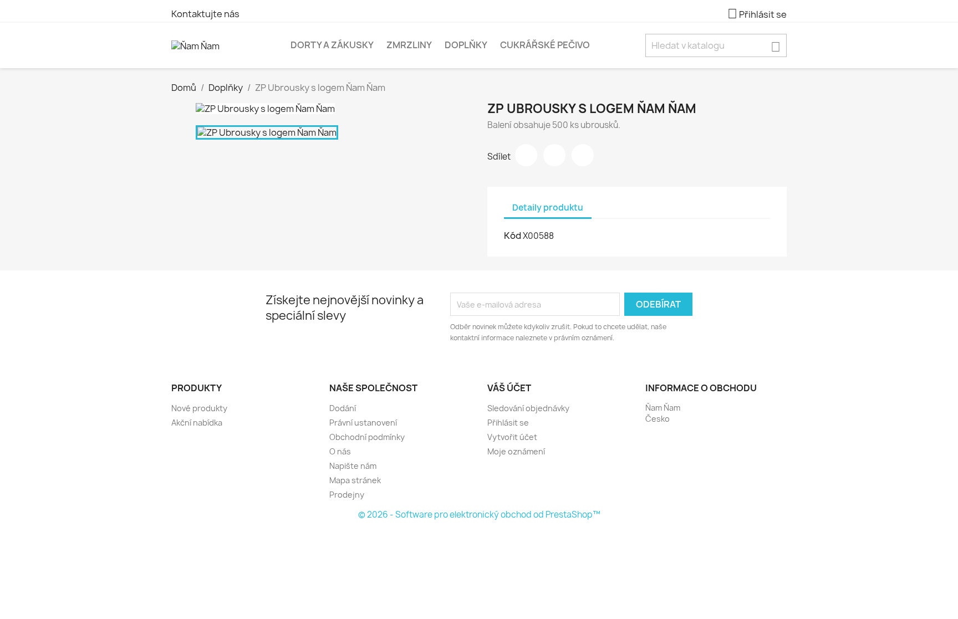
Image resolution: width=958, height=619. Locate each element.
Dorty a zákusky (332, 45)
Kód (512, 235)
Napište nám (352, 466)
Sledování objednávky (528, 408)
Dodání (342, 408)
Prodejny (346, 494)
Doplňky (466, 45)
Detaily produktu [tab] (547, 207)
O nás (340, 451)
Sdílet (526, 155)
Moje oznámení (516, 451)
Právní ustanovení (363, 422)
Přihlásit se (508, 422)
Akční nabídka (196, 422)
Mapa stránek (355, 480)
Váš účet (509, 388)
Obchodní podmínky (367, 437)
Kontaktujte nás (205, 14)
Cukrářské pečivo (545, 45)
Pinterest (583, 155)
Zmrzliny (409, 45)
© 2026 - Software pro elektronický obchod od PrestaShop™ (479, 514)
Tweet (554, 155)
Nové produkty (199, 408)
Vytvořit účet (512, 437)
